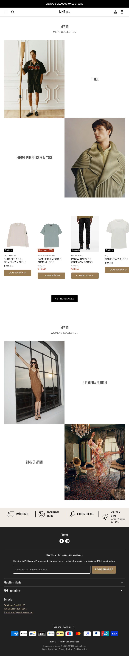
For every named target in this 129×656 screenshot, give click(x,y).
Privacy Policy (65, 649)
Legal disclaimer (49, 649)
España (62, 627)
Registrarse (104, 569)
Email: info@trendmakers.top (18, 612)
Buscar (53, 642)
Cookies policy (80, 649)
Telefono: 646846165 (14, 605)
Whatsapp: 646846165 (15, 608)
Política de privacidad (69, 642)
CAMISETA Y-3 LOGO (116, 259)
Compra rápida (17, 273)
